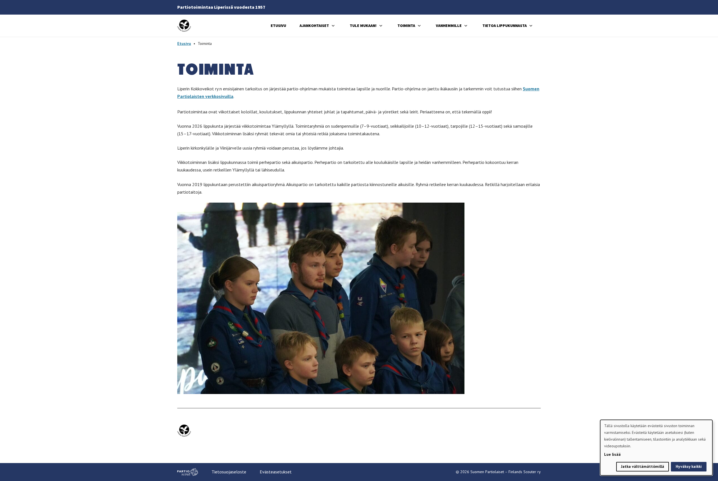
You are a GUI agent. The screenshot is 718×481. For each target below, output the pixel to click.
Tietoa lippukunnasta (504, 25)
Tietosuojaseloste (228, 472)
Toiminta (406, 25)
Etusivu (278, 25)
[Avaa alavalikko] (333, 26)
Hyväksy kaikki (689, 466)
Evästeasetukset (276, 472)
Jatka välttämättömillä (642, 466)
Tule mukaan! (363, 25)
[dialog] (656, 447)
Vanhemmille (449, 25)
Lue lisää (612, 454)
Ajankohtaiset (314, 25)
